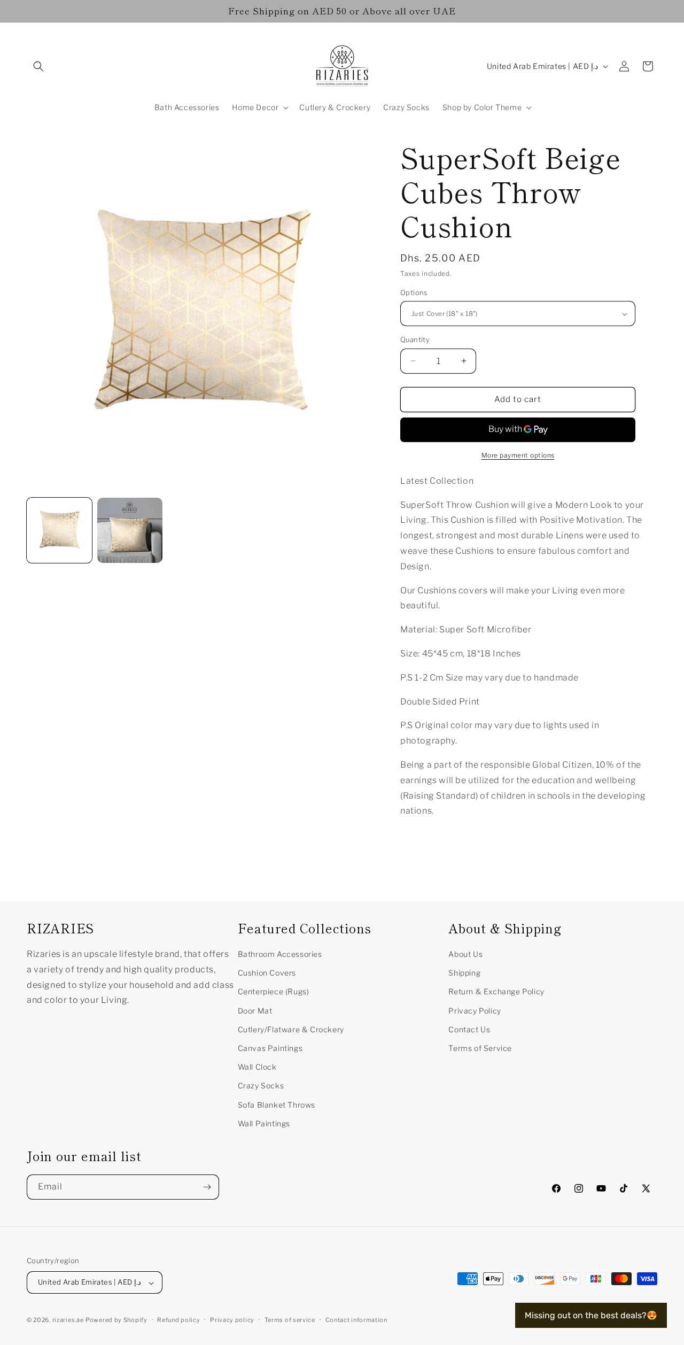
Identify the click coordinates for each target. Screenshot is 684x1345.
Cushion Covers (267, 972)
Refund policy (178, 1320)
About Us (465, 953)
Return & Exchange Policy (496, 991)
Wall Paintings (264, 1122)
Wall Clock (257, 1066)
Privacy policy (232, 1320)
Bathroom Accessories (280, 953)
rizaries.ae (68, 1320)
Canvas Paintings (270, 1047)
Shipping (464, 972)
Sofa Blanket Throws (276, 1104)
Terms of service (290, 1320)
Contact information (356, 1320)
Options (414, 292)
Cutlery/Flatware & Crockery (291, 1028)
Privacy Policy (474, 1010)
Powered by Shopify (116, 1320)
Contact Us (469, 1028)
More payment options (518, 455)
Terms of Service (480, 1047)
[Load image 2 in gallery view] (129, 530)
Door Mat (255, 1010)
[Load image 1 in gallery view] (59, 530)
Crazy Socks (261, 1085)
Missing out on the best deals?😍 (591, 1315)
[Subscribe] (207, 1187)
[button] (38, 66)
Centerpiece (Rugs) (273, 991)
